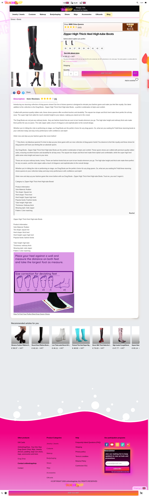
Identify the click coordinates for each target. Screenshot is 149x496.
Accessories (86, 14)
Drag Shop (22, 459)
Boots (19, 19)
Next (59, 79)
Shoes (67, 14)
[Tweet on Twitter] (23, 92)
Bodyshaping (55, 14)
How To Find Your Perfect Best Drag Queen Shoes (31, 314)
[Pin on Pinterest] (18, 92)
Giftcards (99, 14)
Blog (108, 14)
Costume (32, 14)
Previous (12, 79)
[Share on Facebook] (14, 92)
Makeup (43, 14)
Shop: (74, 24)
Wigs (76, 14)
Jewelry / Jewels (18, 14)
